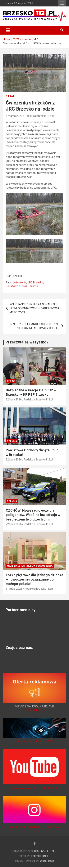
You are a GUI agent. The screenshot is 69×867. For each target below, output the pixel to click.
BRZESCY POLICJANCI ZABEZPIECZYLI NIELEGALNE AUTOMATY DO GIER (34, 326)
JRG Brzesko (35, 282)
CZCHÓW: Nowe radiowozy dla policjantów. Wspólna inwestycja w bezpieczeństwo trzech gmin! (33, 514)
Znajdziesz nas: (19, 647)
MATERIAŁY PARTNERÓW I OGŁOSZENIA (30, 566)
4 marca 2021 (14, 115)
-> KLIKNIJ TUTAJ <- (34, 710)
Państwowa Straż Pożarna (22, 286)
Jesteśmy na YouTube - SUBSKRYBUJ (34, 788)
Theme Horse (39, 856)
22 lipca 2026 (14, 399)
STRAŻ (10, 96)
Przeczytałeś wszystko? (27, 342)
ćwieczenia (19, 282)
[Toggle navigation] (8, 30)
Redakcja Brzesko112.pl (39, 115)
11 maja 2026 (14, 588)
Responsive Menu (62, 3)
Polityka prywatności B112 (34, 741)
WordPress (47, 860)
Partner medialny (20, 610)
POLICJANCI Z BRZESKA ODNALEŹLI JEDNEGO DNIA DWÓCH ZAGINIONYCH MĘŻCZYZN (34, 308)
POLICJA (12, 441)
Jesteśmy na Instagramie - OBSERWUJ (34, 826)
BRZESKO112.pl (44, 851)
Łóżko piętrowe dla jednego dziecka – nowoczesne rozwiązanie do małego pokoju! (34, 579)
